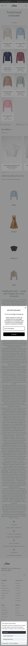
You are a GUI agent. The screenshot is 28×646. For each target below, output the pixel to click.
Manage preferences (8, 639)
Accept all (5, 632)
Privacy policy (5, 643)
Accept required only (8, 635)
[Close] (25, 307)
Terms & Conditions (13, 643)
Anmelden (14, 334)
